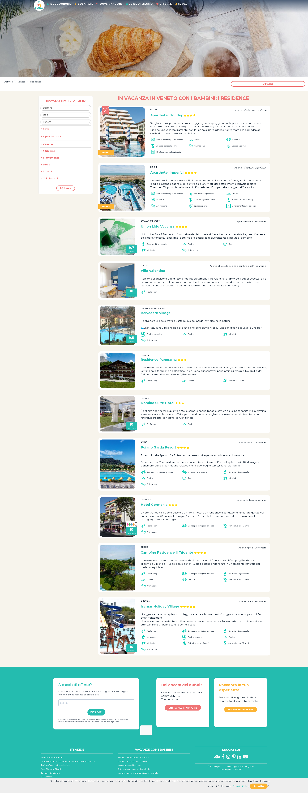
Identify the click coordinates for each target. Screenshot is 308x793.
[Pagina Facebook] (224, 757)
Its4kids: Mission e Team (52, 757)
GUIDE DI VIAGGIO (141, 3)
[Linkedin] (240, 757)
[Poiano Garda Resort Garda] (117, 464)
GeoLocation (47, 777)
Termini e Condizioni (50, 773)
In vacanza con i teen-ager (130, 765)
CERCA (182, 3)
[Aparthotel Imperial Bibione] (122, 187)
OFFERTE (165, 3)
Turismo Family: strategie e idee (55, 765)
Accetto (259, 786)
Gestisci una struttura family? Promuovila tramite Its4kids (68, 761)
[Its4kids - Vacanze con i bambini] (39, 5)
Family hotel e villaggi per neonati (133, 761)
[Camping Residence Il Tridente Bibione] (117, 567)
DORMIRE (60, 3)
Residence (35, 81)
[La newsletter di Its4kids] (245, 757)
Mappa (269, 83)
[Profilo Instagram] (229, 757)
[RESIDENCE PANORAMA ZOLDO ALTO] (117, 370)
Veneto (21, 81)
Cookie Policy (241, 786)
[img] (269, 785)
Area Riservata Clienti (51, 769)
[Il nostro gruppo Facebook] (218, 757)
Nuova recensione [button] (240, 709)
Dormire (8, 81)
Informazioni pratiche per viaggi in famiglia (138, 773)
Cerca (67, 188)
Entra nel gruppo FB (183, 707)
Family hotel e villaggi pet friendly (133, 757)
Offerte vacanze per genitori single (134, 769)
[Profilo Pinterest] (234, 757)
